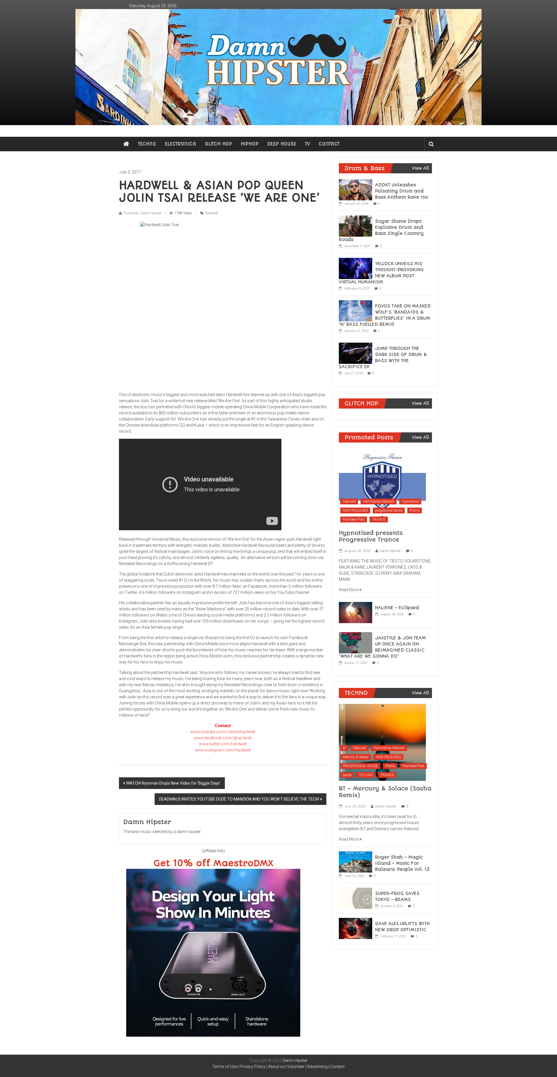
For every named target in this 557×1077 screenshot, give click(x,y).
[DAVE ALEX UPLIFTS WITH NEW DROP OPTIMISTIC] (355, 928)
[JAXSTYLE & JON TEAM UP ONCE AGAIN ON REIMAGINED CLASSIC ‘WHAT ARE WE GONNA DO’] (355, 642)
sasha (347, 775)
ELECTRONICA (180, 144)
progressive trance (388, 510)
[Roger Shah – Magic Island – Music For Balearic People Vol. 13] (355, 861)
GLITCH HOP (218, 144)
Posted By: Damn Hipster (142, 213)
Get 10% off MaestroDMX (213, 863)
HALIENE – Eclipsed (397, 607)
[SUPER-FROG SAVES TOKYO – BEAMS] (355, 898)
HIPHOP (249, 144)
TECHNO (147, 144)
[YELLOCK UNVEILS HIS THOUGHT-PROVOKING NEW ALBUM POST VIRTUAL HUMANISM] (355, 268)
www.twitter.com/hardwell (223, 744)
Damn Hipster (390, 551)
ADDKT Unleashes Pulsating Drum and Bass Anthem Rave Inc (401, 191)
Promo (414, 510)
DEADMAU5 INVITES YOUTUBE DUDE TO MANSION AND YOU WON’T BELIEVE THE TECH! (239, 799)
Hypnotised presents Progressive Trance (371, 536)
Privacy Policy (252, 1066)
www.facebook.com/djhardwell (223, 738)
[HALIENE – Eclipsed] (355, 612)
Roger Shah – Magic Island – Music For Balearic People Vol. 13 (402, 863)
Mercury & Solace (355, 757)
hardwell (211, 213)
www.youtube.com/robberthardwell (222, 731)
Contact (337, 1066)
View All (420, 168)
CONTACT (329, 144)
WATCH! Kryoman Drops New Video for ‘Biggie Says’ (173, 783)
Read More (349, 589)
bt (344, 748)
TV (307, 144)
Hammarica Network (378, 501)
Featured (349, 501)
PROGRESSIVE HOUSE (360, 766)
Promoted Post (354, 519)
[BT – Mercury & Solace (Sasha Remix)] (382, 742)
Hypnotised (410, 501)
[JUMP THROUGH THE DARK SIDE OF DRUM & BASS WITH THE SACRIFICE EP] (355, 352)
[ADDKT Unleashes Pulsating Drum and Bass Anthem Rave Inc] (355, 189)
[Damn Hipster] (278, 67)
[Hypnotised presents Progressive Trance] (382, 486)
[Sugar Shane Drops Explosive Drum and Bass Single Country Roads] (355, 225)
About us (276, 1066)
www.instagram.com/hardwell (223, 750)
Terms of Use (224, 1066)
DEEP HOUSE (281, 144)
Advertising (317, 1066)
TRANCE (379, 519)
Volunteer (296, 1066)
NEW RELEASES (355, 510)
